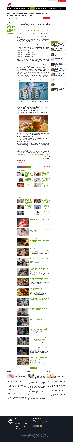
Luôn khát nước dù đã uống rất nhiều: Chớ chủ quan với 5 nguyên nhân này (45, 207)
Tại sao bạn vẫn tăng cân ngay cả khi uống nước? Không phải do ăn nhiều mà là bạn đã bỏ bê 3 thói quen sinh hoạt (56, 394)
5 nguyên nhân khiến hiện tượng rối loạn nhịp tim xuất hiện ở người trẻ (39, 328)
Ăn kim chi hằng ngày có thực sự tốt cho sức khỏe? (10, 41)
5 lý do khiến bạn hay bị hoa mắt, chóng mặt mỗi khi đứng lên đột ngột (39, 249)
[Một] (10, 376)
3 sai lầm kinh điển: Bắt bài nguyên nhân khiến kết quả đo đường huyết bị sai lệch (29, 207)
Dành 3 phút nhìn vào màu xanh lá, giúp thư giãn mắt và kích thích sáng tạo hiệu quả (59, 54)
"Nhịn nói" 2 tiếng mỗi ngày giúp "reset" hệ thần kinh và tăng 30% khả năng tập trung (59, 70)
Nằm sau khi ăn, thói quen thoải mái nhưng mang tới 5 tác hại (11, 38)
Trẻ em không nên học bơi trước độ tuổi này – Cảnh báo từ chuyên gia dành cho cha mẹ (36, 398)
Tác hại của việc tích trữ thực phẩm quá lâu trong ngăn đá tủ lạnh (39, 318)
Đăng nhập (55, 8)
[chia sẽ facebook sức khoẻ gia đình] (34, 425)
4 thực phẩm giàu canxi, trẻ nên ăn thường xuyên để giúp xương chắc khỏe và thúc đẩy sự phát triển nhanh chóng (36, 382)
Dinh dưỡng (23, 8)
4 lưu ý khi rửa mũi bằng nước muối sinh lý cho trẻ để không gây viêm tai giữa (45, 201)
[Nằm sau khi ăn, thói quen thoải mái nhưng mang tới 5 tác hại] (37, 180)
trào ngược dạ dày (28, 162)
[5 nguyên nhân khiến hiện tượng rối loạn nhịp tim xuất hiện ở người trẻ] (23, 331)
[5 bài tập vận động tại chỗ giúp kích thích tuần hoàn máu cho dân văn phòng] (23, 262)
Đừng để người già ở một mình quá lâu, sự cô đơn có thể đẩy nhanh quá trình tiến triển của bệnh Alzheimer (17, 393)
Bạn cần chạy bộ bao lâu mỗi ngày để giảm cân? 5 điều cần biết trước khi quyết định (60, 376)
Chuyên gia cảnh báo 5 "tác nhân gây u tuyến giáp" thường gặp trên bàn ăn (59, 89)
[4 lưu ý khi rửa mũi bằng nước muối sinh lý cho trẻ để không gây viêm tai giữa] (37, 201)
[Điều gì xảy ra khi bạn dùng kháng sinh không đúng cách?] (37, 174)
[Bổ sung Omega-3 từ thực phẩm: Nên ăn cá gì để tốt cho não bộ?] (23, 282)
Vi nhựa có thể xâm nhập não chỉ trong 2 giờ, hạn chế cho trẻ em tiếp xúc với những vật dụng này (37, 388)
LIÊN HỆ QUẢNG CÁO (37, 418)
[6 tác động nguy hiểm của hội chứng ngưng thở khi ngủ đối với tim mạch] (23, 351)
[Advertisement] (42, 4)
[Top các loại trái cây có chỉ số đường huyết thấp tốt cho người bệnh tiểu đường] (23, 292)
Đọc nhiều (54, 41)
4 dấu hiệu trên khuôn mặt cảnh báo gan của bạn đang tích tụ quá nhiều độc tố (59, 49)
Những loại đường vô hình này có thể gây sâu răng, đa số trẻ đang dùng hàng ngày (37, 393)
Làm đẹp (27, 8)
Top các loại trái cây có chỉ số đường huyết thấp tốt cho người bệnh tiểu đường (39, 290)
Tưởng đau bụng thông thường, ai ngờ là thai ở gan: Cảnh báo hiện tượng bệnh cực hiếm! (59, 59)
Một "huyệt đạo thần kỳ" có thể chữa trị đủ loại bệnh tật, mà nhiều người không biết (20, 375)
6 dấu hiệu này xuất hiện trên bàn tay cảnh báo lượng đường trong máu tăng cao (35, 154)
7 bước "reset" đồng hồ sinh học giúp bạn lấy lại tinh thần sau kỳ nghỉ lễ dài (59, 74)
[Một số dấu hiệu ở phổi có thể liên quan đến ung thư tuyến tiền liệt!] (37, 185)
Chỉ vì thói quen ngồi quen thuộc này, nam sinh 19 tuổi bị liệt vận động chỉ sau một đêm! (11, 26)
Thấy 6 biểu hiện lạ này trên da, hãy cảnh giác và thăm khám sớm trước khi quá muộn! (29, 201)
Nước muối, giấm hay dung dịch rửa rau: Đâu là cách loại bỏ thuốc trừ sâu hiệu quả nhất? (39, 359)
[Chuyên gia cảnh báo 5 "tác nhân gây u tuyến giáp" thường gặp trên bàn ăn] (52, 89)
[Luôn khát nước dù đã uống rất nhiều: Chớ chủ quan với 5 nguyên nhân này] (37, 207)
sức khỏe (20, 162)
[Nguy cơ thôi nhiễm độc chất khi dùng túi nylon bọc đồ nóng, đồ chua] (23, 341)
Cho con (42, 8)
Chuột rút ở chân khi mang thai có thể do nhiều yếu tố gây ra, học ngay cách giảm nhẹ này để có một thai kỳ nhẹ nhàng (40, 376)
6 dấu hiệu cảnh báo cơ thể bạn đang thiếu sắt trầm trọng (39, 309)
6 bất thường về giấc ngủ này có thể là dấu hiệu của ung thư (11, 34)
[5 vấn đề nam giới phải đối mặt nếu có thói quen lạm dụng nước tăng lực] (23, 302)
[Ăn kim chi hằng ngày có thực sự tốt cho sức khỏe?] (20, 185)
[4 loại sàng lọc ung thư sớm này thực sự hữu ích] (23, 222)
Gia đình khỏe (32, 8)
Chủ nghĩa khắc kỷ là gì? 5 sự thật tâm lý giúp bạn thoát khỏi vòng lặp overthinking (16, 381)
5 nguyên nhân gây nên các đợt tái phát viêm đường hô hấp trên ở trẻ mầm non (45, 213)
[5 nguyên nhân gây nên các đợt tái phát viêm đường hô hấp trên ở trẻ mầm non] (37, 213)
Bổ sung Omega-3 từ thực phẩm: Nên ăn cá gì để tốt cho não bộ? (40, 279)
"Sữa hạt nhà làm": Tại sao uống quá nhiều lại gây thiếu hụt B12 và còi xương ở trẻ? (59, 79)
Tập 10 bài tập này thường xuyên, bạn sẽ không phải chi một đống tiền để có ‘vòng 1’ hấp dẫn (33, 29)
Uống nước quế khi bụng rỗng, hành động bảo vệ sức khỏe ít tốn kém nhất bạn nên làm (33, 27)
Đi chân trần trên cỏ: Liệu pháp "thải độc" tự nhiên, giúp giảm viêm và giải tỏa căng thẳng (59, 84)
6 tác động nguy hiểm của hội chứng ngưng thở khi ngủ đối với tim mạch (39, 348)
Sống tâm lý (38, 8)
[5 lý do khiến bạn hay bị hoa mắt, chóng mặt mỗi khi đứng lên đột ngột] (23, 252)
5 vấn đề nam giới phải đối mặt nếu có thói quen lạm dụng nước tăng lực (39, 299)
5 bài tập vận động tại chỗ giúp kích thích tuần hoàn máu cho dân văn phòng (39, 260)
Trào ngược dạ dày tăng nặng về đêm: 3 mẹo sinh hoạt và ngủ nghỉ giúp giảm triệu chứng (40, 240)
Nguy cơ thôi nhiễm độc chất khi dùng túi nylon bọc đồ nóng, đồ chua (39, 338)
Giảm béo (46, 8)
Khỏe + (31, 242)
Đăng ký (59, 8)
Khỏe (11, 8)
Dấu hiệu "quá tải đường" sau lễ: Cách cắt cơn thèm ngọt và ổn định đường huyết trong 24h (58, 65)
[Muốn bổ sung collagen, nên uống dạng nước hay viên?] (23, 232)
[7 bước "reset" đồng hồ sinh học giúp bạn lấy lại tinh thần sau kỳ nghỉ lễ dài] (52, 74)
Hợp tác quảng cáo (62, 1)
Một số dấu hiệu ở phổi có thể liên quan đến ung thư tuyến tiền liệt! (44, 185)
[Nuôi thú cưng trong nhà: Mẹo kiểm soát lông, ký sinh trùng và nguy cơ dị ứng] (23, 272)
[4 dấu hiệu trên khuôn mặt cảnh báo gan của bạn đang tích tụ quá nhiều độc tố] (52, 49)
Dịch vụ (50, 8)
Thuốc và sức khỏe (17, 8)
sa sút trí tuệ (37, 162)
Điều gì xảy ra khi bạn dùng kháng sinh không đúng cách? (11, 30)
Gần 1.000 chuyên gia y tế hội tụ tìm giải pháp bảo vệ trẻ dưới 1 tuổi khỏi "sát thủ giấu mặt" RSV (29, 213)
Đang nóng (62, 41)
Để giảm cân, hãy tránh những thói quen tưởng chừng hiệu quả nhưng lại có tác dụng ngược (57, 381)
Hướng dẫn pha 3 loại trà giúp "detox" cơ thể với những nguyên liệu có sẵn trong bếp (59, 45)
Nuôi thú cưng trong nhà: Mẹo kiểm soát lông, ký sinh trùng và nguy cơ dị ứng (39, 270)
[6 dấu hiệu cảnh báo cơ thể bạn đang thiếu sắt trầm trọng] (23, 312)
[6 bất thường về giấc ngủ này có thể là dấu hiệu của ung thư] (20, 180)
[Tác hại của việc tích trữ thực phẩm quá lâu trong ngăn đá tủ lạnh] (23, 321)
